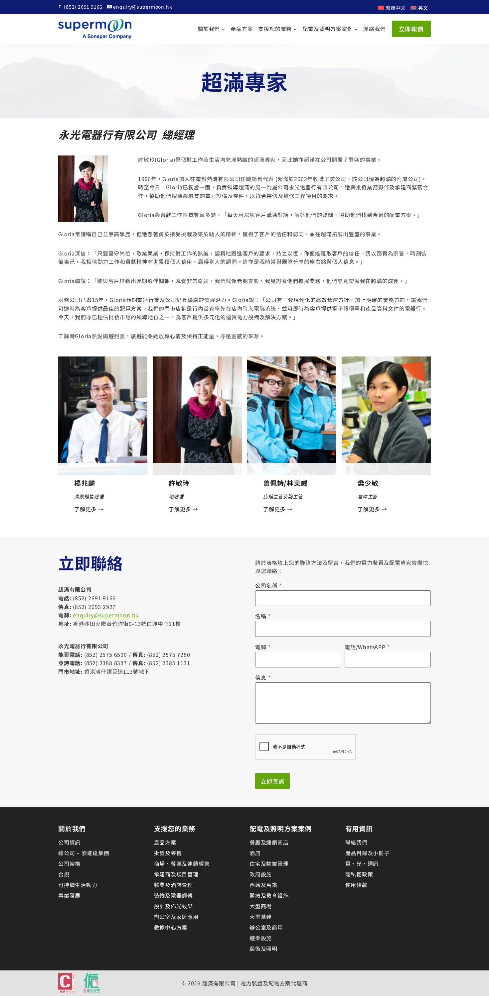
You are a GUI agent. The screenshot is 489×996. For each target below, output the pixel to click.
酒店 (255, 853)
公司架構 (69, 863)
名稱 (262, 616)
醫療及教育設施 (269, 895)
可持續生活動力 (77, 885)
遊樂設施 (260, 938)
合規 (64, 874)
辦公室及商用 (266, 927)
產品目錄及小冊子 (367, 853)
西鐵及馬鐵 (263, 885)
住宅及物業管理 (269, 863)
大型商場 (260, 906)
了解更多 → (89, 509)
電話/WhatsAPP (367, 647)
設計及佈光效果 (173, 906)
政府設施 (260, 874)
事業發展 (69, 895)
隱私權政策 (359, 874)
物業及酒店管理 (173, 885)
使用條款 (356, 885)
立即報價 (411, 29)
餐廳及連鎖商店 (269, 842)
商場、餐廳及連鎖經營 (182, 863)
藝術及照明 (263, 948)
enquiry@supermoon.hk (106, 615)
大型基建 (260, 917)
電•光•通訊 (362, 863)
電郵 (262, 647)
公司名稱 (268, 585)
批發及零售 (168, 853)
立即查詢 (272, 781)
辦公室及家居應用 (176, 917)
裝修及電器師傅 (173, 895)
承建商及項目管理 (176, 874)
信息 (262, 677)
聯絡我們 (374, 29)
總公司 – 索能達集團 (83, 853)
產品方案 (242, 29)
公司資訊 (69, 842)
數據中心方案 (171, 927)
